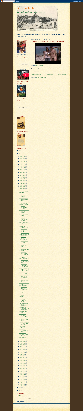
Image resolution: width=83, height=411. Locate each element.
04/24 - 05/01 (22, 360)
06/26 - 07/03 (22, 346)
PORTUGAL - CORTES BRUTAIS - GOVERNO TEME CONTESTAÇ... (23, 206)
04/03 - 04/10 (22, 365)
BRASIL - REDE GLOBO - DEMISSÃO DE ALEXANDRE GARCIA (24, 236)
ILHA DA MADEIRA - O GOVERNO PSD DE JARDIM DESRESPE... (24, 260)
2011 (20, 155)
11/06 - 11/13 (22, 167)
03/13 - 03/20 (22, 370)
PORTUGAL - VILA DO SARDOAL (24, 256)
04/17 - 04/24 (22, 362)
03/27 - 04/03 (22, 366)
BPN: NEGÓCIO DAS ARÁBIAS (23, 335)
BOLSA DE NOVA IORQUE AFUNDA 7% (23, 280)
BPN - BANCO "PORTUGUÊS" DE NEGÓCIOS (23, 330)
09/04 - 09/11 (22, 182)
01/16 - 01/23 (22, 382)
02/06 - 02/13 (22, 378)
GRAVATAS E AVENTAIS (22, 327)
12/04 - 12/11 (22, 161)
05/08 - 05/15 (22, 357)
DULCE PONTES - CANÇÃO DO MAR (23, 190)
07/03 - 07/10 (22, 344)
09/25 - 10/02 (22, 177)
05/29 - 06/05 (22, 352)
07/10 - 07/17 (22, 343)
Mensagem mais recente (36, 74)
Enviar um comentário (36, 71)
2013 (20, 152)
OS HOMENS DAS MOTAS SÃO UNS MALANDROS (23, 241)
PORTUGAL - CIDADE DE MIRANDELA (23, 198)
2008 (20, 390)
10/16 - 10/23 (22, 172)
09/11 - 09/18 (22, 180)
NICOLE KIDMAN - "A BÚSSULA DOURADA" (24, 211)
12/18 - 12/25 (22, 158)
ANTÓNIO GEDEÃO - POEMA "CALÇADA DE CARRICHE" (24, 308)
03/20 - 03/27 (22, 368)
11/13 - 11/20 (22, 166)
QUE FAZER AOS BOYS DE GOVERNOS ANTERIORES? (24, 276)
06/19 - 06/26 (22, 347)
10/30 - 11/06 (22, 169)
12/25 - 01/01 (22, 156)
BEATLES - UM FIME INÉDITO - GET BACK (23, 245)
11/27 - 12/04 (22, 163)
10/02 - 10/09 (22, 175)
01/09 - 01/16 (22, 384)
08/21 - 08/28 (22, 185)
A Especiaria (26, 8)
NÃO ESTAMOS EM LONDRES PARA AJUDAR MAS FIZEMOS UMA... (23, 287)
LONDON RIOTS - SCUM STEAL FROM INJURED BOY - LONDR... (24, 228)
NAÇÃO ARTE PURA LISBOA (23, 214)
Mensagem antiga (62, 74)
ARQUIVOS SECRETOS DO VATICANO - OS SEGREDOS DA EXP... (24, 269)
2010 (20, 387)
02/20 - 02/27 (22, 374)
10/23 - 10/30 (22, 171)
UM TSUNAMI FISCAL (24, 225)
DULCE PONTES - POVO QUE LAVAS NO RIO (24, 248)
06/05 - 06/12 (22, 351)
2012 (20, 153)
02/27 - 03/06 (22, 373)
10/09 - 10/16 (22, 174)
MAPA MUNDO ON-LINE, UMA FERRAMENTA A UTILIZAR (23, 218)
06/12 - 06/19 (22, 349)
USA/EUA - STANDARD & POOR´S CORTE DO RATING (24, 323)
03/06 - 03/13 (22, 371)
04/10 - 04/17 (22, 363)
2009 (20, 389)
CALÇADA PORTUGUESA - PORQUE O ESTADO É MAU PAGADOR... (24, 264)
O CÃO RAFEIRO (22, 333)
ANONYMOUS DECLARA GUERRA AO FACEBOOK (24, 202)
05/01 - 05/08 (22, 359)
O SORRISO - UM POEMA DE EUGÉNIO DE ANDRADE (22, 194)
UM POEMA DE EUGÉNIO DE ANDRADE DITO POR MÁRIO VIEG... (24, 252)
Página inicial (50, 74)
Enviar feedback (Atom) (41, 77)
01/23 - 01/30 (22, 381)
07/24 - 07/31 (22, 341)
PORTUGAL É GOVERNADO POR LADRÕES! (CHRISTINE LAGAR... (23, 299)
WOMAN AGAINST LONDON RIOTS (23, 272)
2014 (20, 150)
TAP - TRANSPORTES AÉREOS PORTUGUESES (23, 304)
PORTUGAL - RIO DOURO (23, 312)
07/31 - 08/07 (22, 340)
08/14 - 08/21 (22, 186)
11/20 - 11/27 (22, 164)
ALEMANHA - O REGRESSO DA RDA (24, 232)
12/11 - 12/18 (22, 159)
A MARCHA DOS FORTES (22, 338)
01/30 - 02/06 (22, 379)
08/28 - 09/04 (22, 183)
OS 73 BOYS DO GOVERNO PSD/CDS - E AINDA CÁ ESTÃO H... (24, 315)
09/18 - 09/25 (22, 178)
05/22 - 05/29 (22, 354)
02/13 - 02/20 (22, 376)
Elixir (20, 395)
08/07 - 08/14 (22, 188)
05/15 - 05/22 (22, 355)
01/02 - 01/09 (22, 385)
